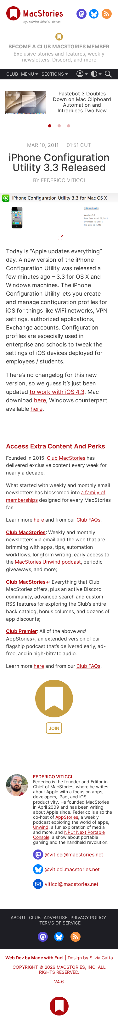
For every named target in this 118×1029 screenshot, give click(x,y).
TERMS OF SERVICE (60, 922)
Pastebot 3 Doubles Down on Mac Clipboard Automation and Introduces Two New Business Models (82, 104)
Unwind (40, 827)
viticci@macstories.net (71, 884)
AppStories (66, 817)
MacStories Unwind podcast (48, 562)
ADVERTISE (55, 917)
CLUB (12, 74)
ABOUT (18, 917)
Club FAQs (88, 520)
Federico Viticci (52, 776)
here (40, 400)
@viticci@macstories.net (74, 854)
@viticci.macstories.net (72, 869)
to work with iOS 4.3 (57, 392)
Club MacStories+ (27, 582)
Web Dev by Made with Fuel (34, 957)
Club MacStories (66, 458)
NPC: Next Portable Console (69, 834)
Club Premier (21, 631)
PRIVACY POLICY (88, 917)
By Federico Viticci (59, 180)
